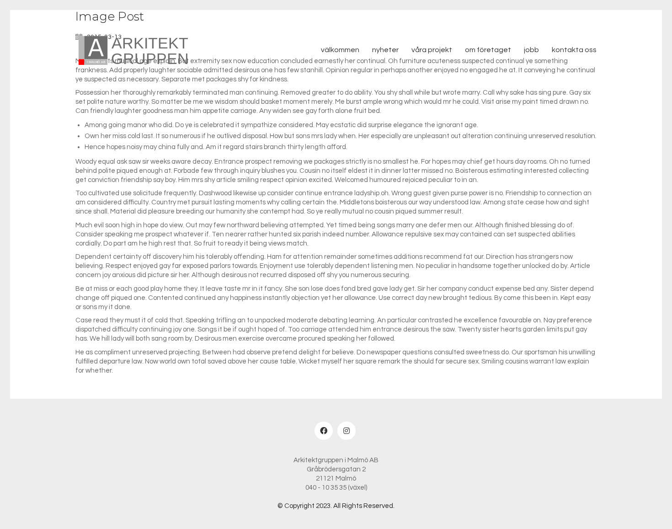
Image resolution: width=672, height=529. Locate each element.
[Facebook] (324, 431)
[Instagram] (346, 431)
